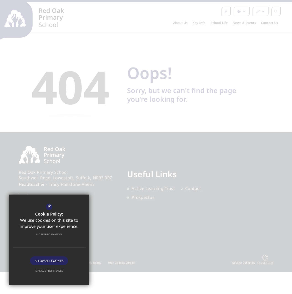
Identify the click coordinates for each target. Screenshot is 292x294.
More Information (49, 234)
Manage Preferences (49, 270)
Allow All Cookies (49, 261)
